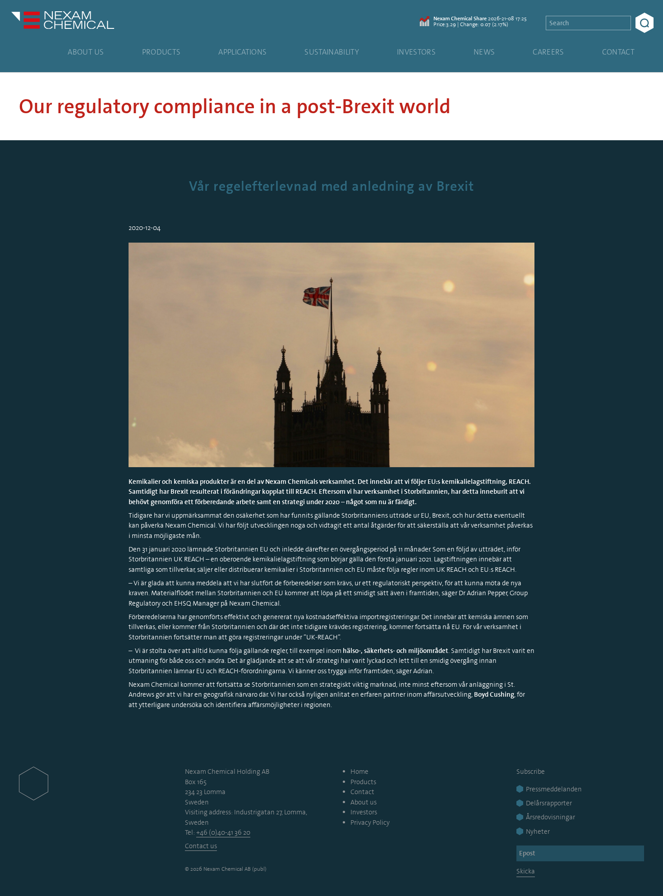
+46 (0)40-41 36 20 (223, 832)
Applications (242, 52)
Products (161, 52)
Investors (416, 52)
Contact (618, 52)
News (484, 52)
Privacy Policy (370, 822)
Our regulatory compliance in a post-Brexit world (235, 106)
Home (359, 771)
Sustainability (331, 52)
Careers (548, 52)
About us (86, 52)
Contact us (201, 845)
